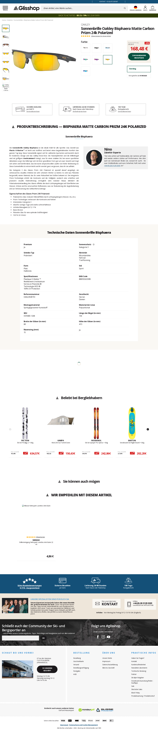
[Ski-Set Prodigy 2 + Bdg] (25, 423)
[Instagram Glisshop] (103, 637)
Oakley (85, 24)
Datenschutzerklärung (110, 664)
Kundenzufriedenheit (138, 664)
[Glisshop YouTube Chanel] (108, 637)
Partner (133, 674)
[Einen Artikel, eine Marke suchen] (125, 8)
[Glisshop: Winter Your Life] (26, 8)
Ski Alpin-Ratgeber (137, 677)
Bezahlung (77, 658)
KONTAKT (110, 604)
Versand (76, 664)
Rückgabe (76, 671)
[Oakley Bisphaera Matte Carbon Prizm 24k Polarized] (44, 60)
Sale (132, 686)
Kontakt (134, 661)
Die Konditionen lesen (32, 111)
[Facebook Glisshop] (97, 637)
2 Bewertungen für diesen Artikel (101, 36)
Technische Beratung (138, 671)
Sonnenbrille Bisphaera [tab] (79, 136)
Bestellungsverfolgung (81, 668)
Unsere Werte (107, 658)
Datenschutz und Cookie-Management (83, 725)
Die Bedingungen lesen (79, 111)
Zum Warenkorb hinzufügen (139, 56)
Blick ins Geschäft (108, 668)
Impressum (106, 661)
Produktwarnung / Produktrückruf (143, 696)
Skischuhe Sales (136, 689)
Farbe (84, 41)
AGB (75, 674)
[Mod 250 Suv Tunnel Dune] (60, 423)
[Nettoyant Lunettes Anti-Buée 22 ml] (36, 519)
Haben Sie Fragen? (137, 658)
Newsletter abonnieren (139, 668)
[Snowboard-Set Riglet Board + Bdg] (132, 423)
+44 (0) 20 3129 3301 (112, 165)
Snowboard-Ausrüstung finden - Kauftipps (142, 682)
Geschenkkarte (78, 661)
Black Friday (135, 693)
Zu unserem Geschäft (47, 669)
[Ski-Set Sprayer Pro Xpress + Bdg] (96, 423)
